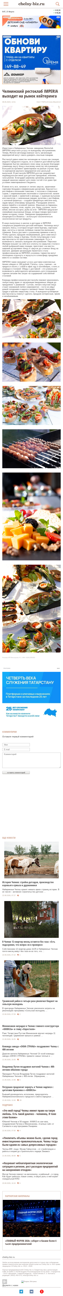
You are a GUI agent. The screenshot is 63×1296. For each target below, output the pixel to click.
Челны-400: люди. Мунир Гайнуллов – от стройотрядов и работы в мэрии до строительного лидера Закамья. (28, 1150)
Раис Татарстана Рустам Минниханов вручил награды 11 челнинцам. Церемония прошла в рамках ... (28, 1034)
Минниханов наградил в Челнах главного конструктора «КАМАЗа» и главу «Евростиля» (30, 1027)
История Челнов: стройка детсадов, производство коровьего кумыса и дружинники (28, 884)
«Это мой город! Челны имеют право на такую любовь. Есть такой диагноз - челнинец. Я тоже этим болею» (29, 1114)
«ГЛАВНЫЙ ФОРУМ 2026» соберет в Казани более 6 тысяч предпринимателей (30, 1242)
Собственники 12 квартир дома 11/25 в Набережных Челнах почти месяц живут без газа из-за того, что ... (30, 950)
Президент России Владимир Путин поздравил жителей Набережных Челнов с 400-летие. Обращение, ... (28, 1075)
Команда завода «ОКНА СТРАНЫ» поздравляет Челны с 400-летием (30, 1048)
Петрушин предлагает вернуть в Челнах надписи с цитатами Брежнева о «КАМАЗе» (27, 1088)
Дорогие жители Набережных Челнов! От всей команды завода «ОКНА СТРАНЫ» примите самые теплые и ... (28, 1055)
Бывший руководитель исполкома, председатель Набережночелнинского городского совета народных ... (28, 1095)
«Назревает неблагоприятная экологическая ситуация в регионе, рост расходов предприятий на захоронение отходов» (30, 1166)
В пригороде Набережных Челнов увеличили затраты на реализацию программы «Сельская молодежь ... (28, 1009)
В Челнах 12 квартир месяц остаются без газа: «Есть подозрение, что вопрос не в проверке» (28, 943)
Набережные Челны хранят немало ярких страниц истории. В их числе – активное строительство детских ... (30, 890)
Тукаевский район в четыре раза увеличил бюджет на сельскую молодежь (29, 1002)
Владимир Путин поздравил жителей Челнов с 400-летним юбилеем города (28, 1068)
